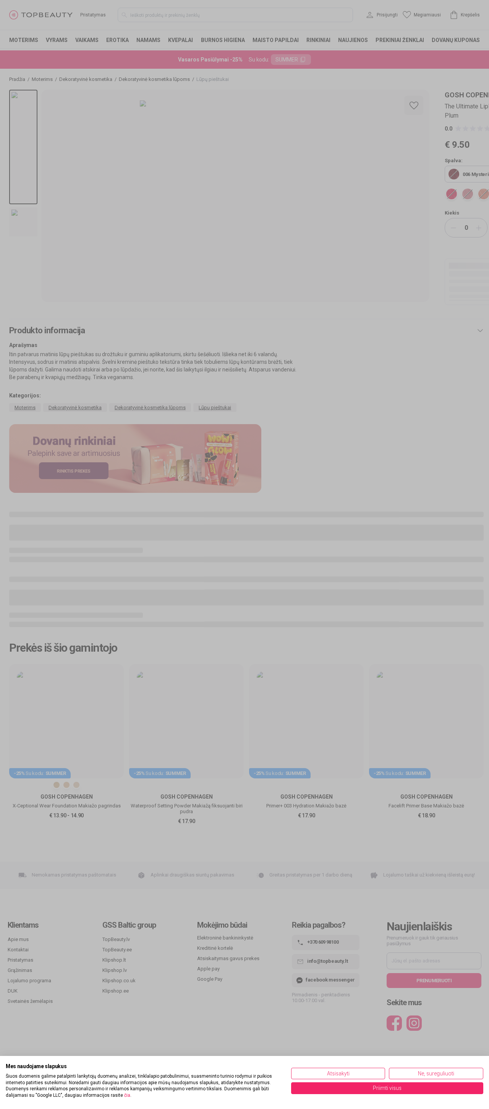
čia (127, 1095)
